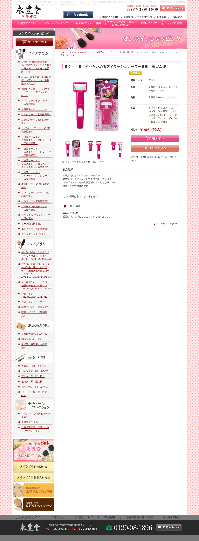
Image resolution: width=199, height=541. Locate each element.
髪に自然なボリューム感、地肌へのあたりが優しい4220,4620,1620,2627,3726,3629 (36, 285)
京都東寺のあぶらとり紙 (34, 334)
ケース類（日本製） (31, 223)
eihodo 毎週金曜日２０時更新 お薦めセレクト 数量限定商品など (36, 80)
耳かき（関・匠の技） (33, 376)
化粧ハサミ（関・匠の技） (35, 387)
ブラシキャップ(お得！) (33, 234)
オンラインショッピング (80, 52)
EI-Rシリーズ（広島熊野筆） (36, 114)
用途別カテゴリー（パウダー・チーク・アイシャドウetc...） (35, 92)
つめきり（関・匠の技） (34, 366)
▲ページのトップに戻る (166, 224)
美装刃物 (100, 52)
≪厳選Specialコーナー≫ (34, 109)
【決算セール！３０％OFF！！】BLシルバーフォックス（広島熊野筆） (35, 163)
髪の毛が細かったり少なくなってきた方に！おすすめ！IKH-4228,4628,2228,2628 (36, 255)
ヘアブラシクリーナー (33, 301)
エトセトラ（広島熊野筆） (35, 229)
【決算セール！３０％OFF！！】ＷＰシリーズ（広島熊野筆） (36, 140)
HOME (61, 52)
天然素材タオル (29, 422)
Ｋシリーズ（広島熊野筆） (35, 201)
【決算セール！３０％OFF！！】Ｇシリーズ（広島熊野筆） (35, 175)
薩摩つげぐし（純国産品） (35, 307)
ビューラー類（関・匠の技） (122, 52)
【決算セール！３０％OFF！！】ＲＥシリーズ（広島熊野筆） (36, 152)
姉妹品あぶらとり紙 (31, 339)
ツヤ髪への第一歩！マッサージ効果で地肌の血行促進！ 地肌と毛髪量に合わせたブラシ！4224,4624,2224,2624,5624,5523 (36, 271)
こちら (162, 156)
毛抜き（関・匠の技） (33, 381)
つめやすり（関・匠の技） (35, 371)
